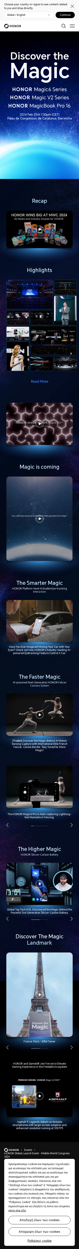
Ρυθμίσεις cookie (40, 1240)
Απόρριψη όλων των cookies (39, 1231)
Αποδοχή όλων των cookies (40, 1220)
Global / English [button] (16, 15)
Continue (65, 15)
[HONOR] (14, 1150)
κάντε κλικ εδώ (17, 1210)
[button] (7, 825)
